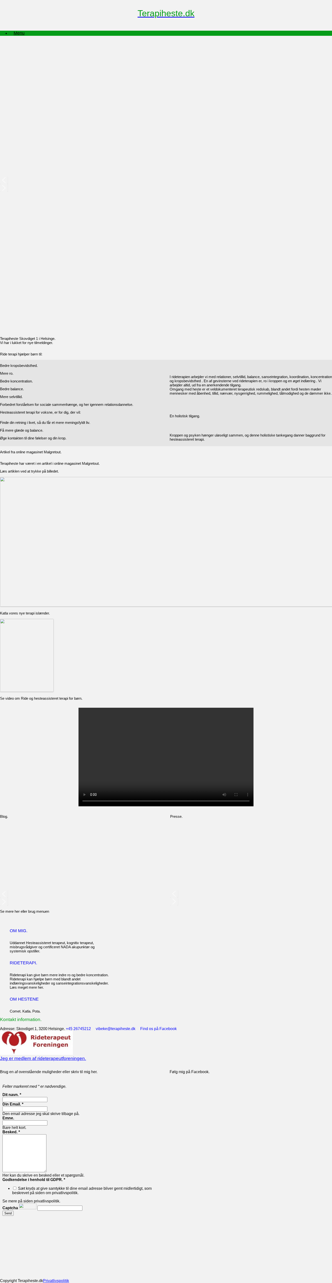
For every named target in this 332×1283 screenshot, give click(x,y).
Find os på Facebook (160, 1029)
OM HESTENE (24, 999)
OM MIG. (18, 930)
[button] (166, 180)
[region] (166, 264)
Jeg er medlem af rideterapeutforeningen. (43, 1058)
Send (8, 1213)
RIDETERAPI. (23, 962)
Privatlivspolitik (56, 1281)
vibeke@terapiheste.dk (117, 1029)
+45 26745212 (80, 1029)
